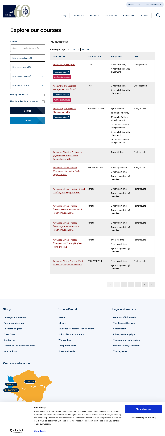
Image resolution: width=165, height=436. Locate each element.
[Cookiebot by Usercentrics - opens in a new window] (16, 431)
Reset (28, 120)
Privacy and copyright (124, 334)
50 (78, 49)
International (78, 15)
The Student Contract (124, 323)
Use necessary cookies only (143, 417)
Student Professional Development (76, 328)
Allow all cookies (143, 409)
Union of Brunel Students (71, 334)
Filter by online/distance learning (24, 101)
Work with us (65, 340)
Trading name (120, 351)
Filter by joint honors (19, 94)
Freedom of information (125, 317)
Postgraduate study (14, 323)
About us (144, 15)
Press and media (67, 351)
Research (94, 15)
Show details (40, 431)
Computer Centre (67, 345)
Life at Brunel (111, 15)
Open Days (9, 334)
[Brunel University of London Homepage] (16, 11)
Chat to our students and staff (19, 345)
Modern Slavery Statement (126, 345)
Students (131, 4)
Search (13, 41)
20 (73, 49)
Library (62, 323)
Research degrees (13, 328)
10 (69, 49)
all (88, 49)
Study (63, 15)
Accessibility (119, 328)
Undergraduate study (15, 317)
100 (83, 49)
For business (128, 15)
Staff (139, 4)
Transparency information (126, 340)
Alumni (146, 4)
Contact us (9, 340)
